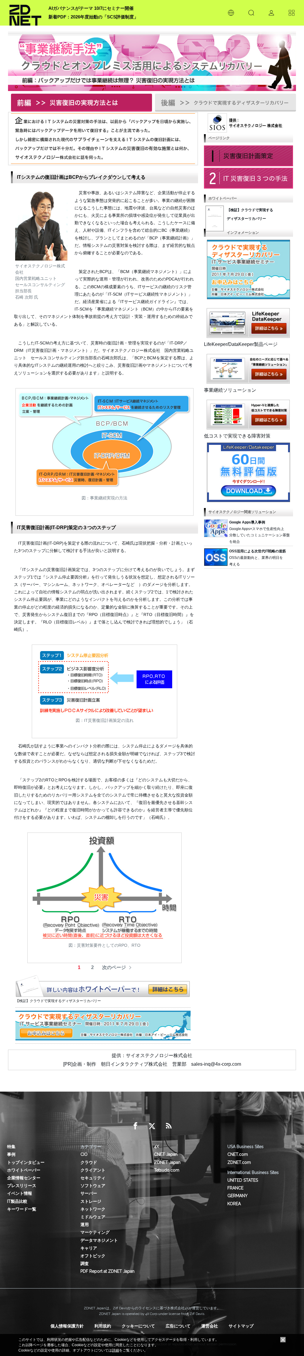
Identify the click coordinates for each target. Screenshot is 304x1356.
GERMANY (237, 1195)
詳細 (115, 1350)
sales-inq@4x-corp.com (216, 1064)
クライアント (92, 1170)
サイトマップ (241, 1326)
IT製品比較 (17, 1201)
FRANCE (235, 1188)
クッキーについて (138, 1326)
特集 (11, 1146)
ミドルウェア (92, 1216)
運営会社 (209, 1326)
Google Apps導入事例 (247, 522)
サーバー (88, 1193)
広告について (178, 1326)
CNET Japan (166, 1154)
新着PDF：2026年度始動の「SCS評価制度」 (93, 16)
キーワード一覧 (21, 1209)
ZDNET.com (239, 1162)
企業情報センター (23, 1177)
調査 (84, 1263)
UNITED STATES (242, 1180)
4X (156, 1146)
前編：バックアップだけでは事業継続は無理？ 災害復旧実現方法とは (80, 101)
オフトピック (92, 1255)
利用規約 (102, 1326)
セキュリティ (92, 1177)
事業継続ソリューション (230, 390)
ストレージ (90, 1201)
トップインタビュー (26, 1162)
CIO (84, 1154)
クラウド (88, 1162)
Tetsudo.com (166, 1170)
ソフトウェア (92, 1185)
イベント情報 (19, 1193)
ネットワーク (92, 1209)
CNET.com (237, 1154)
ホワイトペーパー (23, 1170)
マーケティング (95, 1232)
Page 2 (248, 178)
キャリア (88, 1248)
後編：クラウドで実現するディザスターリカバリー (224, 101)
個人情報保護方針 (67, 1326)
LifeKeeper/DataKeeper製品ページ (241, 344)
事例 (11, 1154)
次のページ (114, 967)
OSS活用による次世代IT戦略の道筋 (257, 551)
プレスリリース (21, 1185)
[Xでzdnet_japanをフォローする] (152, 1126)
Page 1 (248, 155)
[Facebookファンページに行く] (135, 1126)
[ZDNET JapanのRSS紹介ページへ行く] (169, 1126)
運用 (84, 1224)
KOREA (234, 1203)
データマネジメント (99, 1240)
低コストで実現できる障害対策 (237, 435)
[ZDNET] (25, 13)
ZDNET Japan (167, 1162)
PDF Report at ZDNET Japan (107, 1271)
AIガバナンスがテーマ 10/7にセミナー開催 (91, 8)
